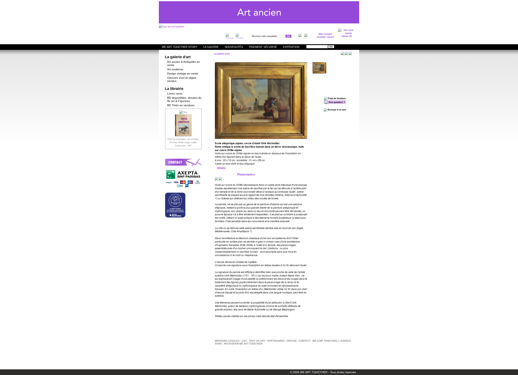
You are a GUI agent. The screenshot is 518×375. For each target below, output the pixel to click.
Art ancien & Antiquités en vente (183, 63)
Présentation (246, 174)
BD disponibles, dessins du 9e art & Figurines (184, 99)
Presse (292, 340)
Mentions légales (227, 340)
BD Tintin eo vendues (180, 105)
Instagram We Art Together (243, 343)
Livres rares (174, 93)
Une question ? (336, 102)
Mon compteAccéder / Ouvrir (325, 35)
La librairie (174, 89)
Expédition (291, 46)
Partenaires (276, 340)
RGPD (218, 343)
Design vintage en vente (182, 73)
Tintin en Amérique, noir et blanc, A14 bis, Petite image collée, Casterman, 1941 (183, 142)
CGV (244, 340)
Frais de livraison (336, 98)
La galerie (211, 46)
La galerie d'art (178, 57)
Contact (304, 340)
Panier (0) (347, 36)
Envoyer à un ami (336, 109)
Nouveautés (234, 46)
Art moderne (175, 69)
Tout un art (257, 340)
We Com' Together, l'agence (331, 340)
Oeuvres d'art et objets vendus (181, 79)
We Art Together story (179, 46)
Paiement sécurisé (263, 46)
